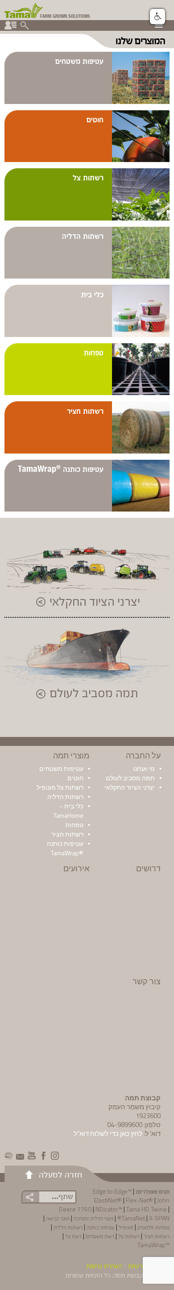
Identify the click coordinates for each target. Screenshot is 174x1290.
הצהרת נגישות (104, 1265)
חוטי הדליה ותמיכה (93, 1218)
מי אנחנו (144, 768)
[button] (157, 16)
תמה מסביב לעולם (94, 694)
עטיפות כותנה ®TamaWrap (65, 848)
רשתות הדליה (83, 235)
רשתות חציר (85, 410)
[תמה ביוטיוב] (32, 1156)
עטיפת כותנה (101, 1227)
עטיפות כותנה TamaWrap (61, 468)
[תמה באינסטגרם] (55, 1156)
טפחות (94, 352)
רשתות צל (88, 177)
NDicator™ (108, 1209)
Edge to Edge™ (112, 1191)
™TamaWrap (153, 1244)
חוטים (95, 119)
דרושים (148, 868)
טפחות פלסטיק (153, 1227)
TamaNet (133, 1218)
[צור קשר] (20, 1156)
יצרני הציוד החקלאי (95, 602)
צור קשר (147, 981)
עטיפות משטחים (79, 60)
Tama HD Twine (146, 1209)
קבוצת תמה (128, 1275)
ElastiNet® (108, 1200)
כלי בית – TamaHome (68, 810)
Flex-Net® (139, 1200)
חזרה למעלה (60, 1174)
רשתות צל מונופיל (60, 787)
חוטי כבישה (58, 1218)
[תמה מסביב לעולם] (8, 1156)
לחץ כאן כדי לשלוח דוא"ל (108, 1133)
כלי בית (92, 294)
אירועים (76, 868)
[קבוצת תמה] (24, 9)
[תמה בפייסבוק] (43, 1156)
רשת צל (73, 1235)
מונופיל (126, 1227)
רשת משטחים (100, 1235)
